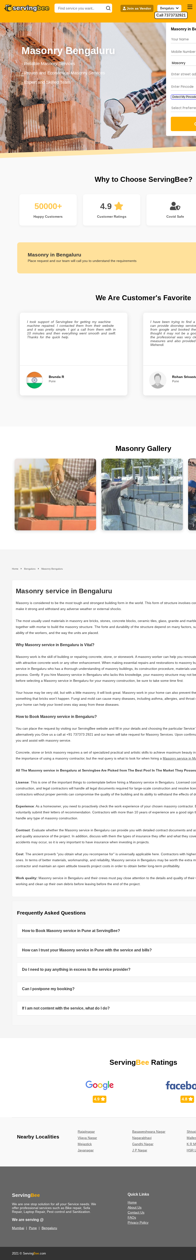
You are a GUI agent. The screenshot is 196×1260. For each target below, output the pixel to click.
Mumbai (18, 1228)
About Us (135, 1207)
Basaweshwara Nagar (148, 1131)
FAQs (132, 1217)
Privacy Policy (138, 1222)
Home (132, 1202)
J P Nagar (139, 1150)
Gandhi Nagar (142, 1144)
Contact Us (136, 1212)
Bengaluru (49, 1228)
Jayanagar (86, 1150)
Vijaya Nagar (87, 1138)
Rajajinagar (86, 1131)
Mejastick (85, 1144)
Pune (33, 1228)
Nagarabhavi (142, 1138)
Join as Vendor (138, 8)
